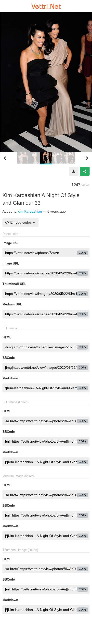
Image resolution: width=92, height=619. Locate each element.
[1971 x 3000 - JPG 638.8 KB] (74, 171)
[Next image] (87, 158)
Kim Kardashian (29, 211)
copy (82, 252)
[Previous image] (5, 158)
